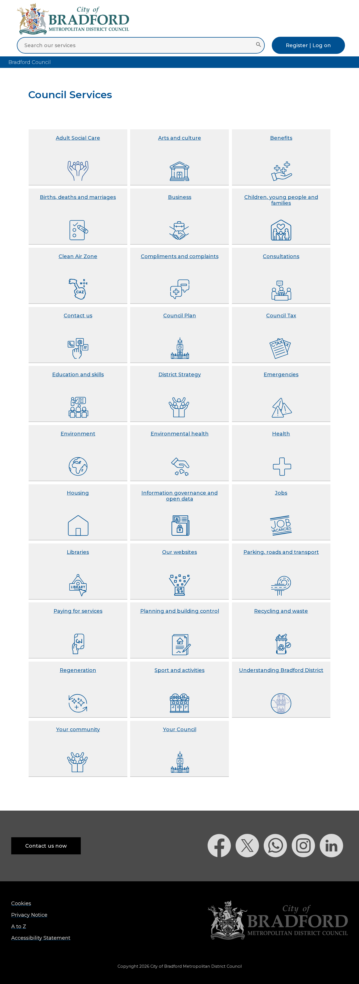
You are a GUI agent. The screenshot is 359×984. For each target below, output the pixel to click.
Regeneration (78, 670)
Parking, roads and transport (281, 552)
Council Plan (179, 315)
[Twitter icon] (250, 867)
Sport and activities (179, 670)
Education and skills (78, 374)
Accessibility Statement (40, 938)
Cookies (21, 903)
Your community (78, 729)
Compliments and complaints (179, 256)
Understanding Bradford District (281, 670)
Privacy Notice (29, 915)
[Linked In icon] (334, 867)
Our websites (179, 552)
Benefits (281, 138)
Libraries (78, 552)
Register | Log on (308, 45)
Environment (78, 434)
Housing (78, 493)
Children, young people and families (281, 200)
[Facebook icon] (222, 867)
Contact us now (46, 846)
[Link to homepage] (278, 920)
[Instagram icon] (306, 867)
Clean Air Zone (78, 256)
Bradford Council (29, 62)
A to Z (18, 926)
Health (281, 434)
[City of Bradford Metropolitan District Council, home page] (73, 33)
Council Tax (281, 315)
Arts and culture (179, 138)
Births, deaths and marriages (78, 197)
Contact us (78, 315)
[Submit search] (258, 45)
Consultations (281, 256)
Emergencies (281, 374)
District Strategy (179, 374)
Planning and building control (179, 611)
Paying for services (78, 611)
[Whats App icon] (278, 867)
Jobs (281, 493)
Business (179, 197)
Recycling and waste (281, 611)
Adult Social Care (78, 138)
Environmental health (180, 434)
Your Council (179, 729)
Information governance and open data (179, 496)
